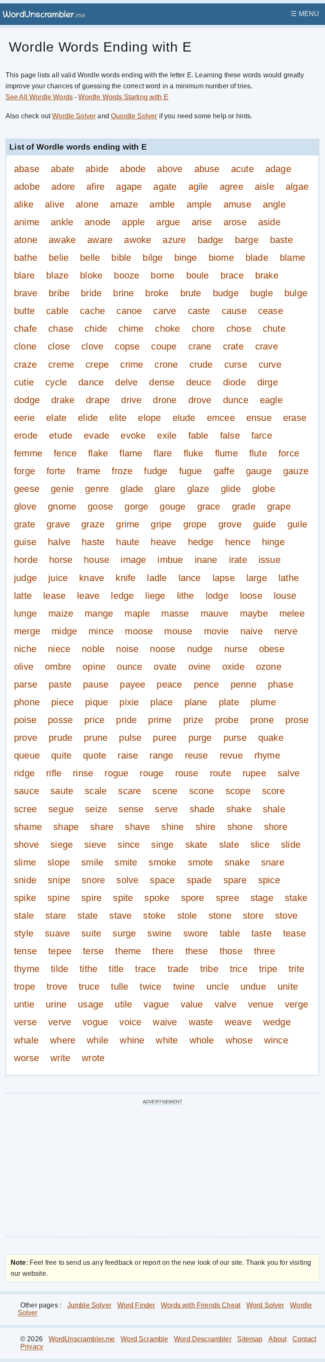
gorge (136, 506)
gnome (62, 506)
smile (92, 862)
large (256, 578)
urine (56, 1004)
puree (164, 737)
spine (58, 898)
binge (185, 257)
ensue (259, 417)
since (129, 844)
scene (164, 791)
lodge (217, 595)
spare (235, 880)
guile (297, 524)
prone (262, 720)
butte (24, 311)
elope (149, 417)
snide (25, 880)
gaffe (224, 471)
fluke (194, 453)
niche (25, 649)
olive (23, 666)
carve (164, 311)
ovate (165, 666)
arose (235, 222)
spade (199, 880)
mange (99, 613)
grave (58, 524)
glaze (198, 488)
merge (27, 631)
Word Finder (136, 1305)
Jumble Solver (89, 1305)
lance (190, 578)
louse (285, 595)
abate (62, 169)
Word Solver (265, 1305)
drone (164, 400)
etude (60, 435)
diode (234, 382)
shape (66, 827)
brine (123, 293)
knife (125, 578)
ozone (268, 666)
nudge (200, 649)
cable (57, 311)
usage (90, 1004)
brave (25, 293)
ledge (122, 595)
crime (131, 364)
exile (166, 435)
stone (220, 915)
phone (27, 702)
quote (94, 755)
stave (120, 915)
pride (126, 720)
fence (65, 453)
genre (97, 488)
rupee (254, 773)
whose (239, 1040)
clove (92, 346)
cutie (24, 382)
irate (238, 560)
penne (243, 684)
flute (258, 453)
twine (184, 986)
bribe (59, 293)
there (163, 951)
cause (234, 311)
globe (263, 488)
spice (269, 880)
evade (96, 435)
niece (59, 649)
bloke (91, 275)
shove (26, 844)
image (133, 560)
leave (88, 595)
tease (294, 933)
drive (131, 400)
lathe (288, 578)
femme (28, 453)
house (96, 560)
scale (96, 791)
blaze (57, 275)
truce (89, 986)
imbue (170, 560)
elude (184, 417)
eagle (271, 400)
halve (59, 542)
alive (54, 204)
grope (195, 524)
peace (169, 684)
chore (203, 328)
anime (26, 222)
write (60, 1058)
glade (131, 488)
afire (95, 186)
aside (269, 222)
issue (270, 560)
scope (238, 791)
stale (24, 915)
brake (266, 275)
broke (156, 293)
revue (231, 755)
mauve (215, 613)
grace (208, 506)
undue (253, 986)
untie (24, 1004)
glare (164, 488)
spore (192, 898)
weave (238, 1022)
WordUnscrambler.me (82, 1339)
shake (238, 809)
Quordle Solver (134, 116)
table (230, 933)
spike (25, 898)
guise (25, 542)
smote (200, 862)
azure (174, 240)
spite (123, 898)
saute (61, 791)
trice (239, 968)
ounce (129, 666)
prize (193, 720)
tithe (88, 968)
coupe (163, 346)
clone (25, 346)
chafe (25, 328)
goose (100, 506)
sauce (26, 791)
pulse (130, 737)
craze (25, 364)
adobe (27, 186)
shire (206, 827)
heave (163, 542)
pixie (129, 702)
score (273, 791)
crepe (97, 364)
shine (172, 827)
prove (25, 737)
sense (130, 809)
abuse (207, 169)
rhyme (267, 755)
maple (137, 613)
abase (26, 169)
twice (150, 986)
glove (25, 506)
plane (196, 702)
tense (25, 951)
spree (227, 898)
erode (26, 435)
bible (121, 257)
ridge (24, 773)
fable (198, 435)
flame (130, 453)
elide (88, 417)
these (196, 951)
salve (289, 773)
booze (126, 275)
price (94, 720)
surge (124, 933)
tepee (60, 951)
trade (178, 968)
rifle (53, 773)
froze (122, 471)
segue (61, 809)
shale (274, 809)
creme (61, 364)
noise (127, 649)
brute (190, 293)
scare (129, 791)
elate (56, 417)
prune (95, 737)
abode (133, 169)
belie (59, 257)
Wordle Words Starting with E (123, 97)
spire (91, 898)
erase (294, 417)
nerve (285, 631)
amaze (124, 204)
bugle (261, 293)
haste (93, 542)
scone (201, 791)
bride (91, 293)
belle (90, 257)
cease (270, 311)
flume (226, 453)
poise (25, 720)
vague (156, 1004)
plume (263, 702)
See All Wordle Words (39, 97)
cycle (56, 382)
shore (275, 827)
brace (232, 275)
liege (155, 595)
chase (60, 328)
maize (60, 613)
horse (60, 560)
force (288, 453)
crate (233, 346)
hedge (201, 542)
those (231, 951)
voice (130, 1022)
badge (210, 240)
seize (96, 809)
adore (63, 186)
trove (57, 986)
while (97, 1040)
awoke (137, 240)
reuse (196, 755)
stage (262, 898)
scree (25, 809)
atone (25, 240)
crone (166, 364)
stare (55, 915)
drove (200, 400)
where (62, 1040)
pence (206, 684)
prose (296, 720)
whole (202, 1040)
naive (251, 631)
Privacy (31, 1347)
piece (62, 702)
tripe (268, 968)
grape (279, 506)
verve (59, 1022)
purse (235, 737)
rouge (151, 773)
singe (162, 844)
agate (164, 186)
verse (25, 1022)
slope (58, 862)
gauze (295, 471)
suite (91, 933)
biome (221, 257)
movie (216, 631)
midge (64, 631)
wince (276, 1040)
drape (98, 400)
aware (100, 240)
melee (292, 613)
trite (296, 968)
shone (240, 827)
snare (272, 862)
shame (28, 827)
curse (235, 364)
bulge (295, 293)
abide (96, 169)
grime (127, 524)
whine (132, 1040)
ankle (62, 222)
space (162, 880)
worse (26, 1058)
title (116, 968)
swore (195, 933)
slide (290, 844)
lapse (223, 578)
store (253, 915)
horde (26, 560)
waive (165, 1022)
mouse (178, 631)
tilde (59, 968)
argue (168, 222)
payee (132, 684)
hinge (273, 542)
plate (229, 702)
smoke (162, 862)
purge (200, 737)
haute (127, 542)
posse (60, 720)
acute (242, 169)
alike (23, 204)
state (87, 915)
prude (60, 737)
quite (61, 755)
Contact (304, 1339)
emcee (221, 417)
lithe (185, 595)
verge (296, 1004)
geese (26, 488)
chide (96, 328)
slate (229, 844)
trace (145, 968)
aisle (264, 186)
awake (62, 240)
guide (264, 524)
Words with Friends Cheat (200, 1305)
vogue (95, 1022)
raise (128, 755)
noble (93, 649)
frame (88, 471)
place (161, 702)
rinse (83, 773)
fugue (190, 471)
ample (199, 204)
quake (271, 737)
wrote (93, 1058)
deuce (199, 382)
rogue (116, 773)
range (161, 755)
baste (281, 240)
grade (244, 506)
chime (130, 328)
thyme (26, 968)
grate (24, 524)
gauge (259, 471)
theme (128, 951)
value (192, 1004)
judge (25, 578)
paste (60, 684)
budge (226, 293)
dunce (235, 400)
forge (24, 471)
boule (197, 275)
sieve (95, 844)
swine (159, 933)
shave (137, 827)
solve (127, 880)
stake (296, 898)
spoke (156, 898)
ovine (199, 666)
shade (202, 809)
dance (91, 382)
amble (162, 204)
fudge (155, 471)
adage (278, 169)
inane (206, 560)
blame (292, 257)
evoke (133, 435)
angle (274, 204)
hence (238, 542)
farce (261, 435)
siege (61, 844)
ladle (157, 578)
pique (96, 702)
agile (198, 186)
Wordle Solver (74, 116)
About (277, 1339)
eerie (24, 417)
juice (58, 578)
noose (162, 649)
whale (26, 1040)
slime (25, 862)
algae (297, 186)
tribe (209, 968)
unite (288, 986)
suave (57, 933)
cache (92, 311)
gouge (172, 506)
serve (166, 809)
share (101, 827)
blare (24, 275)
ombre (58, 666)
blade (256, 257)
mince (100, 631)
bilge (152, 257)
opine (94, 666)
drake (62, 400)
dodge (27, 400)
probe (227, 720)
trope (24, 986)
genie (62, 488)
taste (261, 933)
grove (230, 524)
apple (133, 222)
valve (226, 1004)
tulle (119, 986)
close (59, 346)
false (230, 435)
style (23, 933)
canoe (129, 311)
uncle (218, 986)
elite (118, 417)
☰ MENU (305, 13)
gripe (161, 524)
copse (127, 346)
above (169, 169)
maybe (254, 613)
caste (199, 311)
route (220, 773)
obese (271, 649)
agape (129, 186)
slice (260, 844)
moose (139, 631)
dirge (267, 382)
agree (231, 186)
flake (98, 453)
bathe (25, 257)
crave (266, 346)
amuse (237, 204)
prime (159, 720)
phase (280, 684)
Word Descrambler (202, 1339)
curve (270, 364)
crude (201, 364)
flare (163, 453)
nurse (236, 649)
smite (126, 862)
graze (93, 524)
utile (123, 1004)
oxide (233, 666)
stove (286, 915)
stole (187, 915)
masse (175, 613)
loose (251, 595)
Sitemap (249, 1339)
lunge (25, 613)
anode (97, 222)
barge (247, 240)
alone (87, 204)
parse (25, 684)
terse (93, 951)
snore (93, 880)
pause (95, 684)
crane (200, 346)
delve (126, 382)
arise (202, 222)
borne (162, 275)
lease (54, 595)
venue (260, 1004)
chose (238, 328)
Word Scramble (144, 1339)
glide (231, 488)
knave (91, 578)
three (264, 951)
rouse (186, 773)
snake (237, 862)
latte (23, 595)
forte (56, 471)
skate (196, 844)
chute (274, 328)
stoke (154, 915)
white (167, 1040)
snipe (59, 880)
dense (161, 382)
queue (27, 755)
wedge (277, 1022)
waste (201, 1022)
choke (167, 328)
